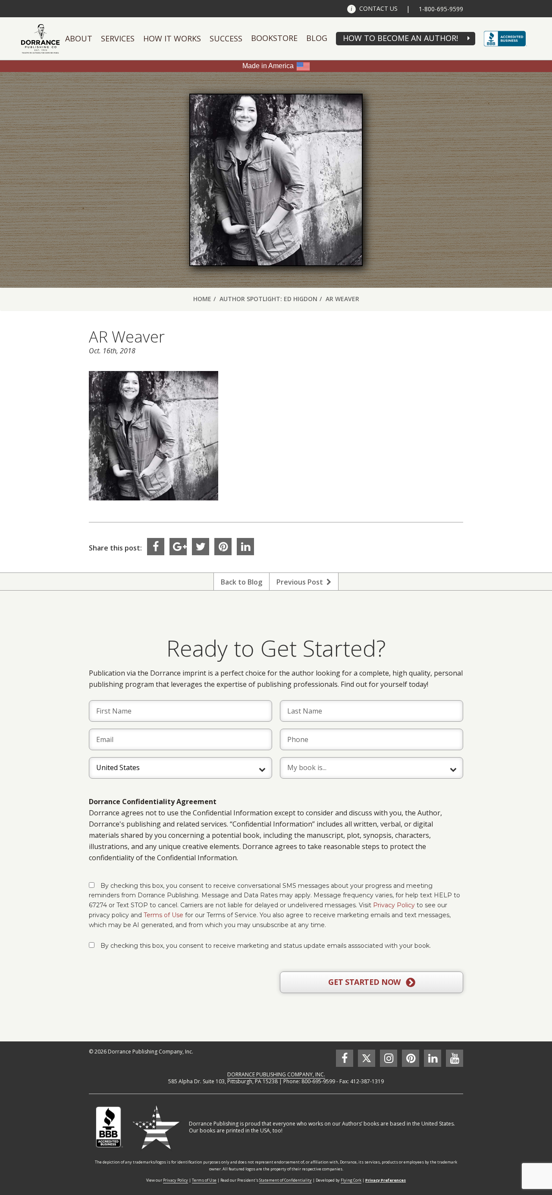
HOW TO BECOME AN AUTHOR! (400, 38)
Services (118, 38)
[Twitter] (200, 546)
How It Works (172, 38)
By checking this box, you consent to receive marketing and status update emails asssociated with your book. (265, 946)
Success (226, 38)
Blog (316, 38)
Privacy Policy (394, 905)
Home (202, 299)
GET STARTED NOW (365, 982)
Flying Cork (351, 1180)
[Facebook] (155, 546)
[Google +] (178, 546)
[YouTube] (454, 1058)
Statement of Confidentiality (285, 1180)
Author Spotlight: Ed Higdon (268, 299)
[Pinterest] (223, 546)
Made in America (268, 65)
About (78, 38)
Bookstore (274, 38)
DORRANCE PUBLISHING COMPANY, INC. (276, 1074)
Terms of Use (163, 915)
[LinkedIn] (245, 546)
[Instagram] (388, 1058)
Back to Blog (241, 582)
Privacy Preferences (385, 1180)
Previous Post (301, 582)
